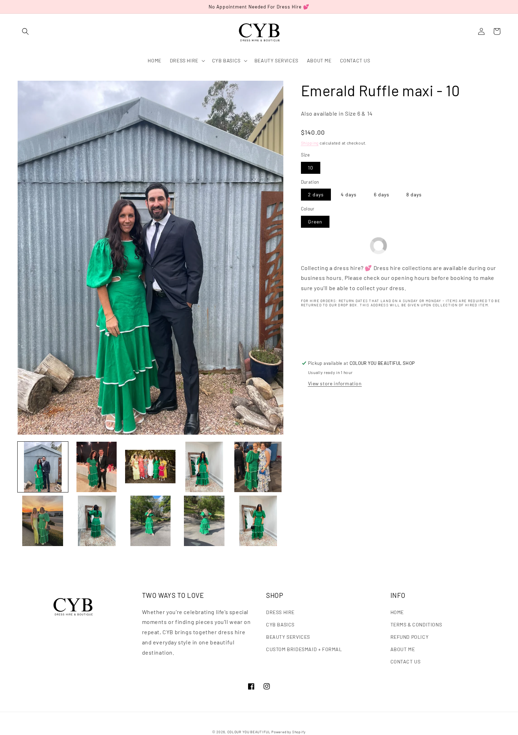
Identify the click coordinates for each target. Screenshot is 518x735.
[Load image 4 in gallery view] (204, 467)
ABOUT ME (402, 649)
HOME (397, 612)
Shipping (310, 142)
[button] (25, 31)
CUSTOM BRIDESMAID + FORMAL (304, 649)
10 (310, 168)
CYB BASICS (280, 624)
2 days (316, 194)
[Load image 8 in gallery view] (150, 521)
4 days (349, 194)
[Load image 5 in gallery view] (258, 467)
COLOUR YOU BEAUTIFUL (249, 732)
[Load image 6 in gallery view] (43, 521)
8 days (414, 194)
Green (315, 222)
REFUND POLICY (409, 637)
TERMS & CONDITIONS (416, 624)
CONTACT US (405, 661)
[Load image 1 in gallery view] (43, 467)
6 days (381, 194)
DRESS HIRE (280, 612)
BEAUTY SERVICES (288, 637)
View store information (335, 383)
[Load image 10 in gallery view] (258, 521)
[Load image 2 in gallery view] (97, 467)
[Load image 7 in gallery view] (97, 521)
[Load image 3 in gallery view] (150, 467)
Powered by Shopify (288, 732)
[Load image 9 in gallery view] (204, 521)
